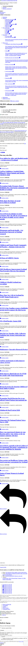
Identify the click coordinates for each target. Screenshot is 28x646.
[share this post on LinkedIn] (3, 152)
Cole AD (4, 614)
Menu (2, 11)
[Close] (1, 620)
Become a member (15, 100)
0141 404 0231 (16, 572)
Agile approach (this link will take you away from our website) (13, 131)
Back (2, 14)
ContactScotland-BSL (13, 576)
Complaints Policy (6, 609)
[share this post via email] (4, 152)
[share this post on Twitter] (0, 152)
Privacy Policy (6, 608)
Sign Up (2, 643)
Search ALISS (3, 567)
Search (4, 7)
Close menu (7, 14)
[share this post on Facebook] (1, 152)
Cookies (4, 606)
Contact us (3, 12)
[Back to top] (1, 645)
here (25, 143)
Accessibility (5, 605)
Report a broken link (7, 604)
